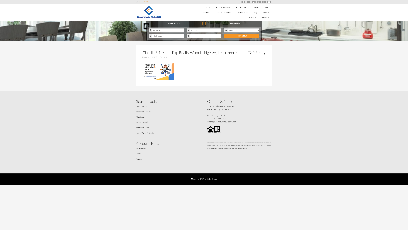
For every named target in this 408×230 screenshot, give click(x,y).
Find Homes (242, 36)
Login (138, 154)
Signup (139, 159)
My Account (141, 148)
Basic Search (141, 106)
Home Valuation (233, 23)
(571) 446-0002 (144, 2)
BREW (202, 179)
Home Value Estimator (145, 133)
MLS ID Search (142, 122)
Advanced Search (175, 23)
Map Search (141, 117)
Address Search (142, 128)
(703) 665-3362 (219, 118)
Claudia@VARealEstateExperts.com (221, 122)
